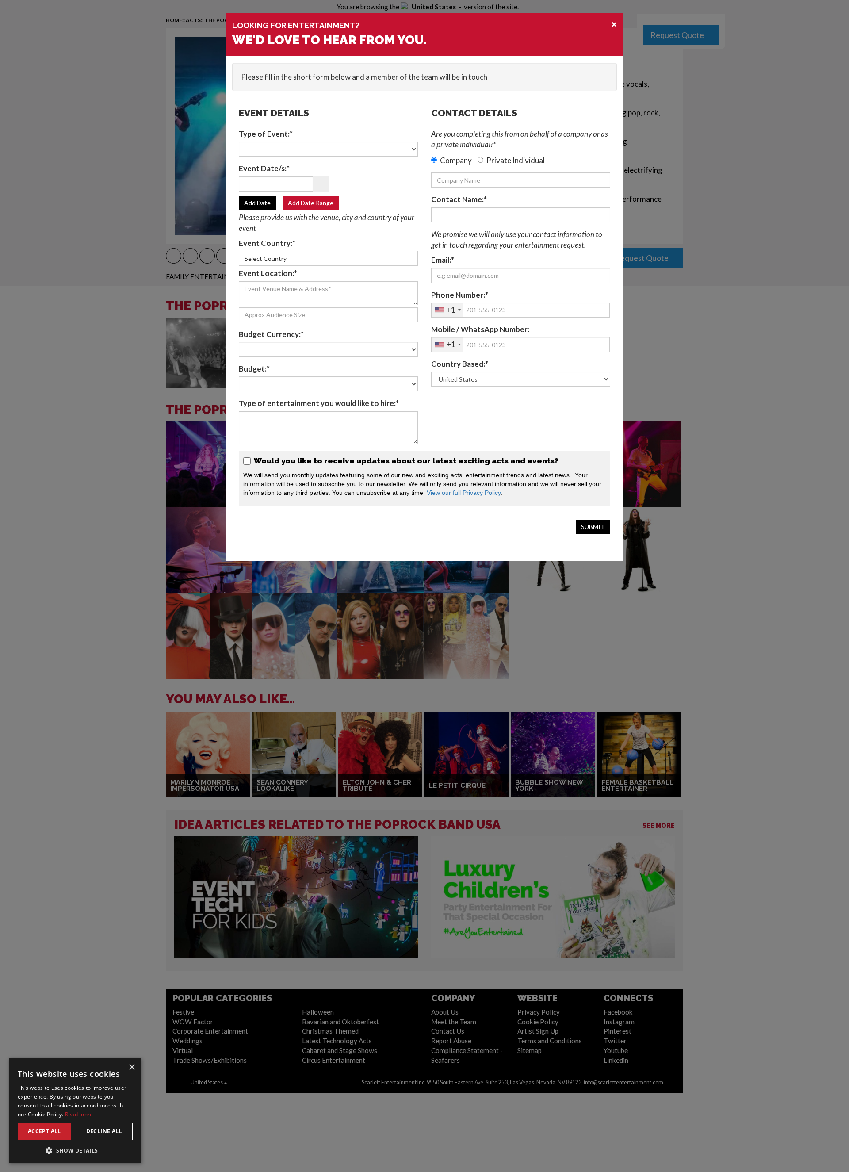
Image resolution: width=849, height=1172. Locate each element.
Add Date (257, 203)
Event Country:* (267, 243)
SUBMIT (593, 526)
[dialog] (75, 1110)
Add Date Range (310, 203)
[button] (75, 1150)
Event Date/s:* (264, 168)
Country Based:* (459, 363)
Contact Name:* (459, 199)
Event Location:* (268, 273)
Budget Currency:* (271, 334)
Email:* (442, 259)
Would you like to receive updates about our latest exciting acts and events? (405, 460)
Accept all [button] (44, 1131)
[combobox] (447, 310)
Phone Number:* (459, 294)
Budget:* (254, 368)
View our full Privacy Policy (464, 492)
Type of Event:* (266, 133)
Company (456, 160)
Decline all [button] (104, 1131)
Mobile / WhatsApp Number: (480, 329)
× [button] (131, 1067)
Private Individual (515, 160)
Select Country (266, 258)
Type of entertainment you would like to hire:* (319, 403)
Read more (79, 1114)
